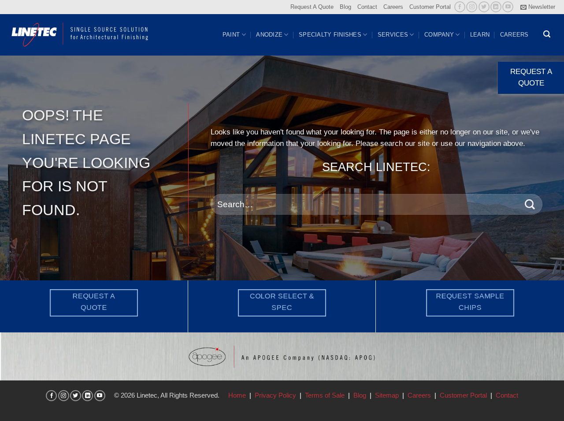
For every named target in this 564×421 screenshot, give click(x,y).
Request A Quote (312, 7)
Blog (345, 7)
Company (439, 34)
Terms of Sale (325, 395)
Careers (393, 7)
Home (237, 395)
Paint (231, 34)
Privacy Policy (275, 395)
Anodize (269, 34)
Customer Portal (430, 7)
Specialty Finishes (330, 34)
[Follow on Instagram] (471, 6)
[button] (537, 7)
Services (393, 34)
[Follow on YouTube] (507, 6)
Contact (367, 7)
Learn (480, 34)
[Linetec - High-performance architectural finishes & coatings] (80, 34)
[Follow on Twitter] (484, 6)
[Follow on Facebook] (459, 6)
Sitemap (387, 395)
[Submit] (529, 204)
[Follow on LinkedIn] (495, 6)
